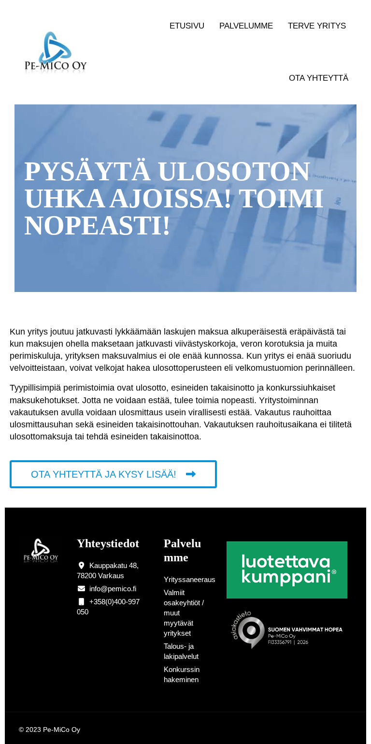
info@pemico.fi (112, 588)
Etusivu (187, 25)
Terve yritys (317, 25)
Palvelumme (246, 25)
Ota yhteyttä (318, 78)
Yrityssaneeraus (189, 579)
